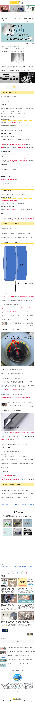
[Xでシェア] (9, 572)
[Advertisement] (17, 553)
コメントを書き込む (17, 641)
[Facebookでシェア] (13, 572)
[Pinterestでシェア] (26, 572)
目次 (17, 86)
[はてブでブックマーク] (17, 572)
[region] (17, 8)
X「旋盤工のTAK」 (17, 687)
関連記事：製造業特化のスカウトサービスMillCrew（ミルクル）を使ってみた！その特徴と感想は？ (17, 504)
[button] (17, 8)
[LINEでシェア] (22, 572)
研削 (2, 564)
